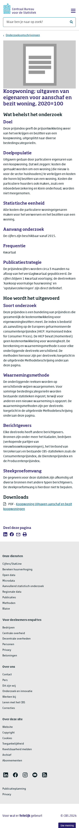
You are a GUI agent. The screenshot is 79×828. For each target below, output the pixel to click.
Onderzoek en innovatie (17, 691)
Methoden (8, 603)
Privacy (6, 650)
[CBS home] (19, 8)
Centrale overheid (13, 633)
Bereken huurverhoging (17, 569)
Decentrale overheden (16, 638)
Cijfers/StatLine (12, 564)
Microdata (8, 581)
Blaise (6, 609)
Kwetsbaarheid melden (17, 749)
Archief (6, 755)
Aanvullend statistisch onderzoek (23, 586)
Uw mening (67, 825)
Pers (5, 680)
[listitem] (5, 534)
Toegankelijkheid (13, 744)
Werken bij (9, 697)
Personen (8, 644)
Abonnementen (12, 760)
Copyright (8, 732)
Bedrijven (8, 627)
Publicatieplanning (14, 789)
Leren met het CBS (13, 702)
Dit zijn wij (9, 686)
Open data (8, 575)
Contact (7, 674)
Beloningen (9, 655)
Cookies (7, 738)
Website (7, 727)
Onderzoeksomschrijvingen (23, 35)
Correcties (8, 708)
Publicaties (9, 597)
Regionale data (11, 592)
